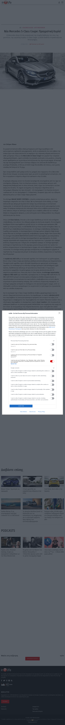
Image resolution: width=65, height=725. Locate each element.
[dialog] (32, 362)
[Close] (59, 313)
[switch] (52, 344)
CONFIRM (21, 406)
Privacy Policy (41, 411)
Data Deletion (23, 411)
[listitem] (32, 341)
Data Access (32, 411)
